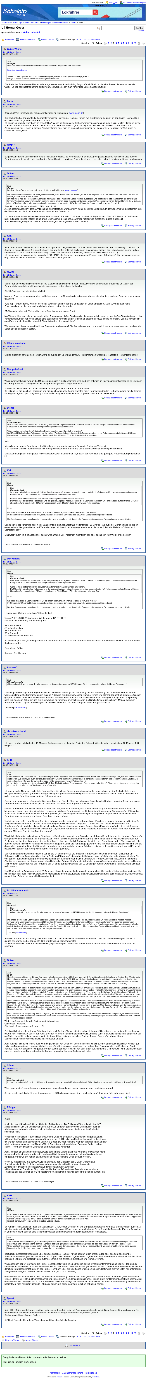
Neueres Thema (12, 1340)
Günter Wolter (14, 49)
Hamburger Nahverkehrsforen (26, 22)
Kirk (9, 235)
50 (81, 39)
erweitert (141, 31)
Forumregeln (91, 1373)
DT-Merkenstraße (16, 343)
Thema (73, 22)
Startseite (6, 22)
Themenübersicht (27, 39)
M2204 (10, 272)
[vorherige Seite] (105, 43)
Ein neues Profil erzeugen (134, 2)
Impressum (54, 1373)
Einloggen (113, 2)
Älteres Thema (31, 1340)
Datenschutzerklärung (72, 1373)
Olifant (10, 173)
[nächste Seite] (139, 43)
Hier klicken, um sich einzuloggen (19, 1362)
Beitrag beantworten (113, 91)
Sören (10, 1065)
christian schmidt (30, 32)
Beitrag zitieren (134, 91)
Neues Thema (47, 39)
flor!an (10, 101)
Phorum (60, 1377)
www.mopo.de (76, 113)
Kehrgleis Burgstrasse (17, 70)
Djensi (10, 407)
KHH (9, 760)
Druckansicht (74, 1345)
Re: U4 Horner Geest (12, 52)
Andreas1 (12, 667)
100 (85, 39)
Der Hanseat (13, 558)
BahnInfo (96, 1377)
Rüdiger (11, 1107)
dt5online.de (20, 707)
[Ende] (143, 43)
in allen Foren (94, 39)
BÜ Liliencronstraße (18, 890)
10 (132, 43)
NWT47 (11, 144)
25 (77, 39)
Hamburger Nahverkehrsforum (54, 22)
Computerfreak (15, 369)
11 (135, 43)
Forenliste (9, 39)
